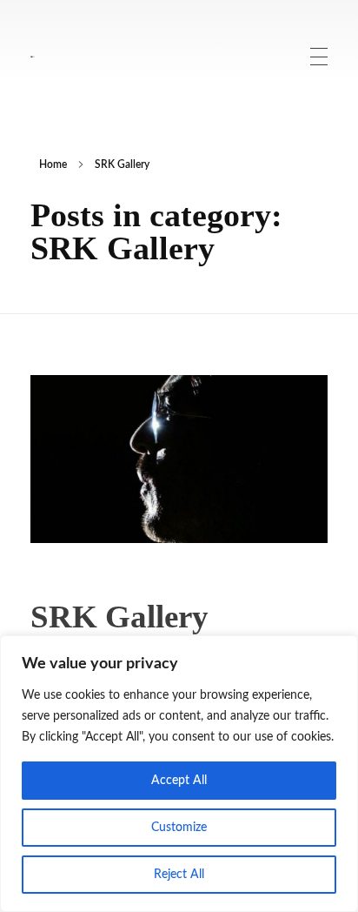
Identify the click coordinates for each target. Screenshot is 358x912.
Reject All (179, 874)
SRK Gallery (119, 616)
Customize (179, 827)
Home (53, 164)
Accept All (179, 781)
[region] (179, 773)
